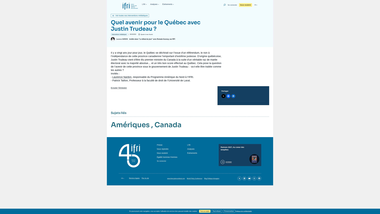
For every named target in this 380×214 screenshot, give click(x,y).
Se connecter (232, 5)
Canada (167, 124)
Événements (167, 4)
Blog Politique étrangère (211, 178)
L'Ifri (143, 4)
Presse (159, 145)
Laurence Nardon (122, 77)
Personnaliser (229, 211)
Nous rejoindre (162, 149)
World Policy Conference (194, 178)
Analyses (153, 4)
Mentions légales (134, 178)
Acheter (229, 162)
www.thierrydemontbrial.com (176, 178)
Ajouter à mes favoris (147, 34)
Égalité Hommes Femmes (167, 157)
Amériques (130, 124)
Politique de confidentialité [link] (243, 211)
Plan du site (145, 178)
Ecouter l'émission (119, 88)
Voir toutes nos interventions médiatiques (131, 16)
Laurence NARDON (122, 39)
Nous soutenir (245, 5)
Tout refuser (217, 211)
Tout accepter (204, 211)
